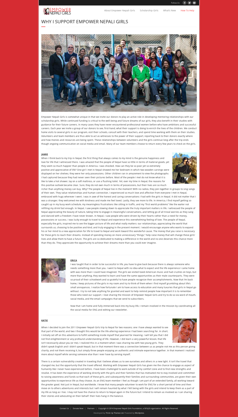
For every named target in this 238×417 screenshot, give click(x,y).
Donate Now (78, 408)
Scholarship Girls (149, 10)
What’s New (169, 10)
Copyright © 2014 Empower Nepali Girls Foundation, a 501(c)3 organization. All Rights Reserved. (138, 408)
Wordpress (139, 413)
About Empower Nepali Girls (119, 10)
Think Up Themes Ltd (115, 413)
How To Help (187, 10)
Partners (90, 408)
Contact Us (64, 408)
